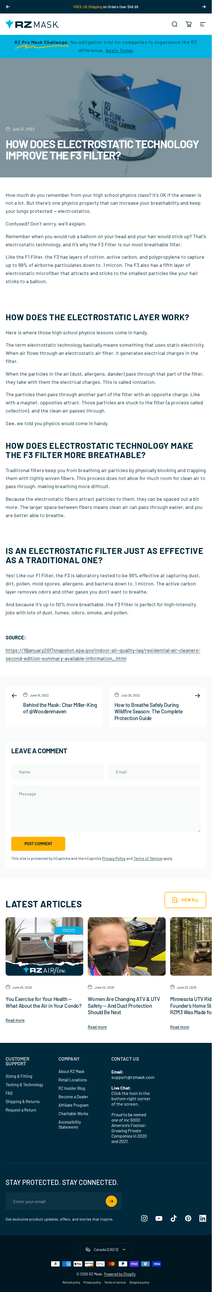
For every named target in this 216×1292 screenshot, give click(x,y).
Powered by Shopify (120, 1274)
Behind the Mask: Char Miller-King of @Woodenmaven (60, 708)
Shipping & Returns (23, 1101)
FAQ (9, 1093)
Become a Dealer (73, 1096)
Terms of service (115, 1282)
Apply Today (119, 50)
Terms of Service (148, 858)
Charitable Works (73, 1113)
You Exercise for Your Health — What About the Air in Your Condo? (43, 1002)
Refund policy (71, 1282)
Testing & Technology (24, 1084)
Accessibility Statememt (69, 1124)
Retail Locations (72, 1079)
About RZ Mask (71, 1071)
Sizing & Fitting (19, 1076)
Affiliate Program (73, 1105)
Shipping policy (139, 1282)
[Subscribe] (111, 1201)
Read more (15, 1020)
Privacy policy (92, 1282)
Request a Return (21, 1110)
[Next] (204, 6)
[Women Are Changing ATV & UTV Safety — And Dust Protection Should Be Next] (126, 946)
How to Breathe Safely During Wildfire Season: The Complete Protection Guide (148, 711)
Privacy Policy (113, 858)
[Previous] (8, 6)
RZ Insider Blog (71, 1088)
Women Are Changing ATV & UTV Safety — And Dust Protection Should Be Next (124, 1005)
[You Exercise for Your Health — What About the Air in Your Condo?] (44, 946)
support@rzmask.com (132, 1077)
